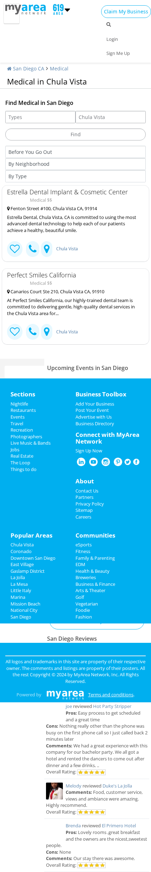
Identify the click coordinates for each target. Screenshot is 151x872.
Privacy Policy (90, 504)
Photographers (26, 436)
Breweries (86, 577)
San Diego (21, 617)
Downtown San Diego (33, 558)
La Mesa (19, 584)
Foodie (83, 610)
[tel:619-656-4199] (32, 332)
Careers (83, 517)
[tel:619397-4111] (32, 249)
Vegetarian (87, 604)
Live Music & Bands (31, 443)
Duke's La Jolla (117, 786)
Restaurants (23, 410)
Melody (73, 786)
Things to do (24, 469)
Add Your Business (95, 404)
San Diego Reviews (72, 638)
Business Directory (95, 423)
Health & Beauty (93, 571)
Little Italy (21, 590)
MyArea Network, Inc (96, 674)
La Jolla (18, 577)
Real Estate (22, 456)
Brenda (73, 825)
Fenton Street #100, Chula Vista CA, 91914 (53, 208)
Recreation (22, 430)
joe (69, 706)
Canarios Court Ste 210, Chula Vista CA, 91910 (56, 291)
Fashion (84, 617)
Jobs (15, 449)
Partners (84, 497)
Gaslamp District (28, 571)
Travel (17, 423)
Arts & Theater (90, 590)
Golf (80, 597)
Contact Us (87, 491)
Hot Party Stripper (112, 706)
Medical (59, 68)
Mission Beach (25, 604)
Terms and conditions (110, 694)
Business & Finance (95, 584)
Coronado (21, 551)
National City (24, 610)
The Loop (20, 462)
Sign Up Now (89, 450)
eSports (84, 544)
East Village (22, 564)
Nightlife (19, 404)
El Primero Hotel (119, 825)
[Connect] (14, 249)
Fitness (83, 551)
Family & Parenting (95, 558)
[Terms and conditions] (65, 694)
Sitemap (84, 510)
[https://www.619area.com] (27, 9)
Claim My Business (126, 11)
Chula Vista (67, 249)
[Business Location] (46, 249)
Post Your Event (92, 410)
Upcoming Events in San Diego (87, 368)
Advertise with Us (94, 417)
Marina (18, 597)
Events (18, 417)
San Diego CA (28, 68)
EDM (80, 564)
